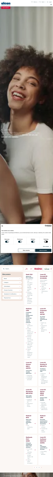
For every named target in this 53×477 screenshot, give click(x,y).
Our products (7, 129)
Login (50, 2)
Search (43, 2)
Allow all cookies (43, 250)
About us (35, 2)
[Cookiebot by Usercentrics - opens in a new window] (46, 226)
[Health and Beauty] (1, 129)
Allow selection (26, 250)
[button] (51, 4)
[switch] (20, 242)
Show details (46, 246)
